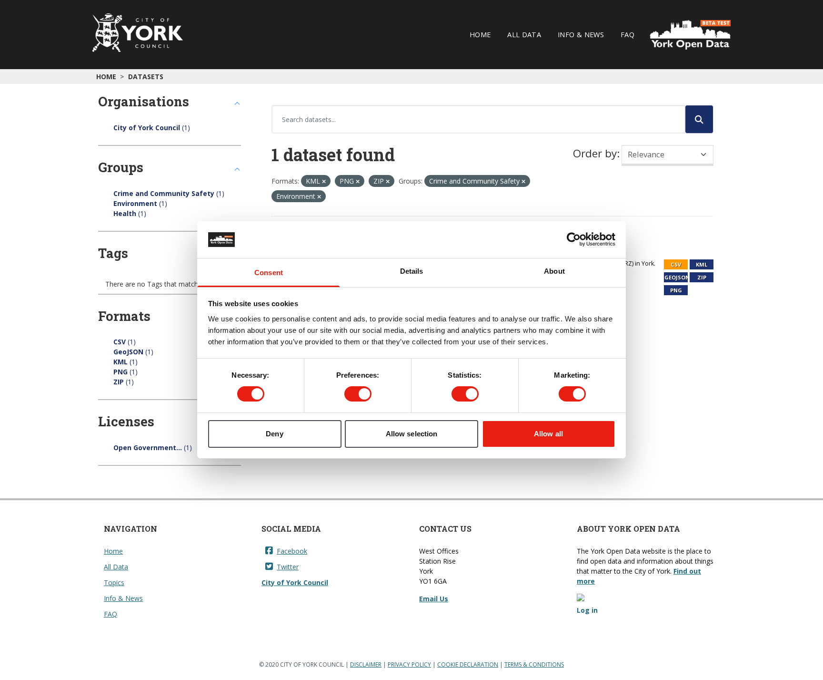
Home (480, 34)
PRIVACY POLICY (409, 664)
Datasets (145, 76)
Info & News (581, 34)
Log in (587, 610)
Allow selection (412, 434)
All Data (524, 34)
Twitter (288, 566)
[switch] (357, 394)
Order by (595, 153)
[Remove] (324, 181)
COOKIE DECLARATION (467, 664)
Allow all (548, 434)
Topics (114, 582)
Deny (274, 434)
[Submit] (699, 119)
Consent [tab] (268, 272)
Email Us (433, 598)
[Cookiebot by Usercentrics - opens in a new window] (573, 239)
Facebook (292, 551)
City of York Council (294, 582)
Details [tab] (411, 271)
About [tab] (554, 271)
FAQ (627, 34)
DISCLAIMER (365, 664)
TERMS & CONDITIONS (534, 664)
